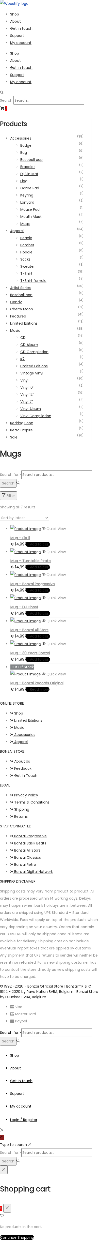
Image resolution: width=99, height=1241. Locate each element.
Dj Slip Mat (29, 173)
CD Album (29, 344)
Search (6, 100)
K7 (22, 358)
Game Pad (29, 188)
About (15, 21)
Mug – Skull (20, 537)
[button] (49, 92)
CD (23, 337)
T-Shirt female (33, 280)
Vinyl (24, 380)
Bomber (27, 245)
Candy (16, 302)
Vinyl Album (30, 408)
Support (17, 35)
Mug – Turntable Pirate (30, 560)
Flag (23, 181)
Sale (14, 437)
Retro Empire (21, 430)
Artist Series (20, 287)
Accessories (20, 138)
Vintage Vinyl (31, 373)
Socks (25, 259)
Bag (23, 152)
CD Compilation (34, 351)
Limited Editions (24, 323)
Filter (11, 495)
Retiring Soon (21, 423)
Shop (14, 14)
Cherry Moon (21, 309)
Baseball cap (31, 159)
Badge (25, 145)
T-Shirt (26, 273)
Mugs (25, 223)
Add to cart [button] (40, 544)
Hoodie (26, 252)
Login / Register (23, 1119)
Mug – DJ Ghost (24, 607)
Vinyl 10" (27, 387)
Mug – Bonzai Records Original (36, 683)
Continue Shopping (17, 1237)
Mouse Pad (30, 209)
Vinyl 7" (26, 401)
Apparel (17, 230)
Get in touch (21, 28)
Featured (18, 316)
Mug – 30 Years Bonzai (30, 653)
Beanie (26, 237)
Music (15, 330)
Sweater (27, 266)
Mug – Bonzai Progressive (32, 583)
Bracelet (27, 166)
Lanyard (27, 202)
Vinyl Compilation (35, 415)
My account (20, 42)
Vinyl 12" (27, 394)
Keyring (26, 195)
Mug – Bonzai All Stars (29, 629)
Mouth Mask (31, 216)
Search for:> (10, 474)
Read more (40, 689)
